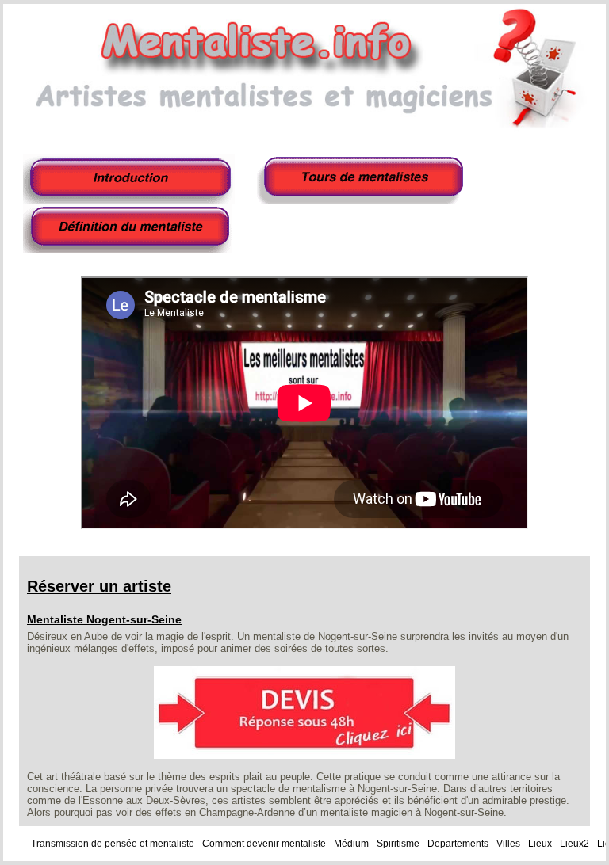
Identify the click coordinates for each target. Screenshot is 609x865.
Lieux (540, 843)
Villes (508, 843)
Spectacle (130, 228)
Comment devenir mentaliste (264, 843)
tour (364, 179)
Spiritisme (398, 843)
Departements (457, 843)
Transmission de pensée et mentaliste (112, 843)
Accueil (130, 179)
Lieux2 (574, 843)
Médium (351, 843)
